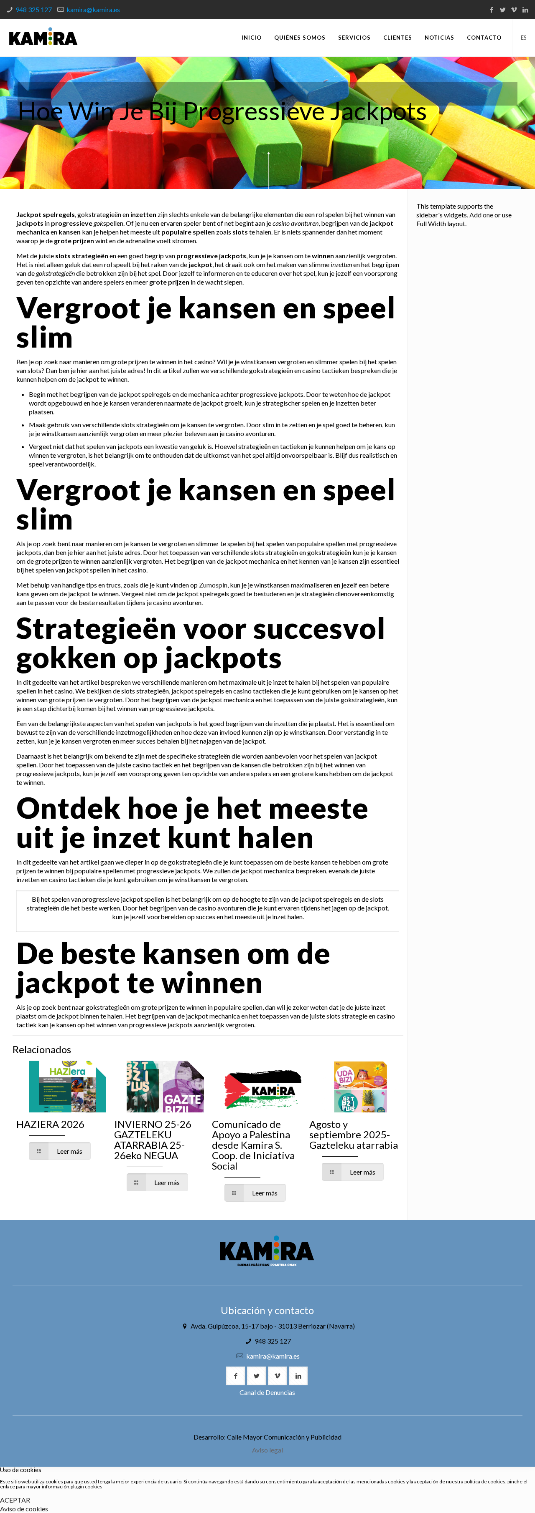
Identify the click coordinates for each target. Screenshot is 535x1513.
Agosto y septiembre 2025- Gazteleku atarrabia (353, 1134)
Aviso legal (267, 1450)
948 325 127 (33, 9)
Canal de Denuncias (267, 1392)
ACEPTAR (15, 1500)
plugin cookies (86, 1486)
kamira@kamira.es (93, 9)
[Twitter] (502, 9)
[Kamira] (43, 37)
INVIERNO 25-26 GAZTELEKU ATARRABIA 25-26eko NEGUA (152, 1139)
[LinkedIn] (525, 9)
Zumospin (213, 585)
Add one (481, 215)
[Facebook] (491, 9)
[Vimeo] (514, 9)
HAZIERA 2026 (50, 1124)
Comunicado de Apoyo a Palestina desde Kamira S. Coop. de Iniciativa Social (253, 1145)
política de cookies (484, 1481)
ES (524, 37)
